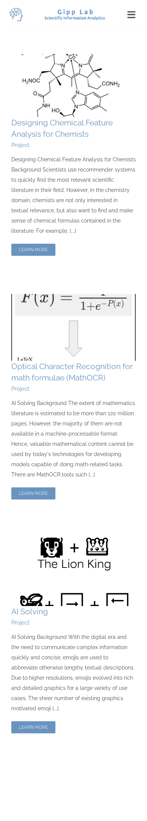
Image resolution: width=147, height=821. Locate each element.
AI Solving (29, 611)
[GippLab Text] (74, 12)
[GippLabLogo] (16, 11)
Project (20, 145)
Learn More (33, 249)
